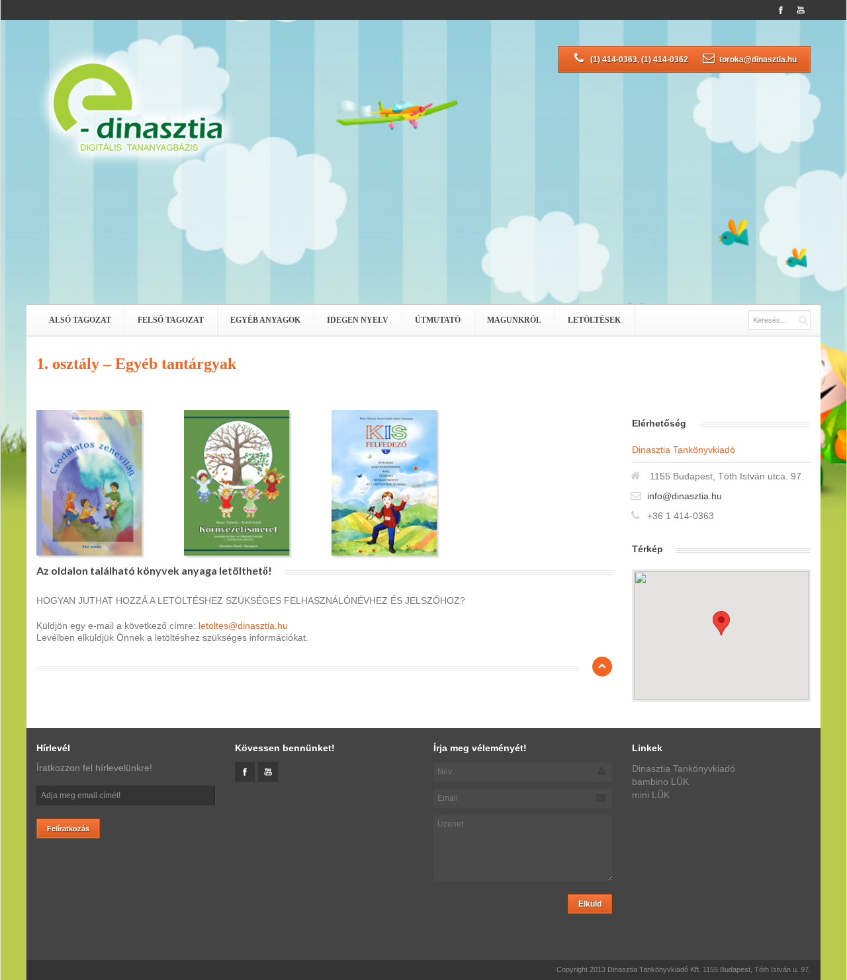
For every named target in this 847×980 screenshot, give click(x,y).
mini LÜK (651, 795)
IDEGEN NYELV (357, 320)
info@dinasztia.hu (684, 496)
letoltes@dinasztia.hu (243, 625)
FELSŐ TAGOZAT (171, 320)
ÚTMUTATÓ (438, 320)
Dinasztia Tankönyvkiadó (683, 768)
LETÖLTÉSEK (594, 320)
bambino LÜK (660, 781)
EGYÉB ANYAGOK (265, 320)
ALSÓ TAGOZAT (80, 320)
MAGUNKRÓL (514, 320)
